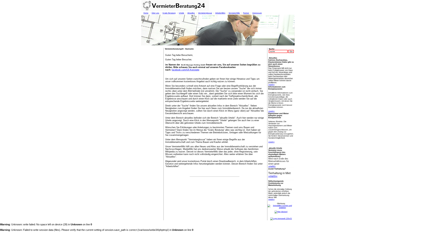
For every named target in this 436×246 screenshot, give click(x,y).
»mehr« (271, 85)
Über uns (155, 13)
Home (145, 13)
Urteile (181, 13)
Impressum (257, 13)
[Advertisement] (152, 99)
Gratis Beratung (169, 13)
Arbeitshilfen (220, 13)
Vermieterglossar (205, 13)
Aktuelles (191, 13)
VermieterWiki (234, 13)
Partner (246, 13)
